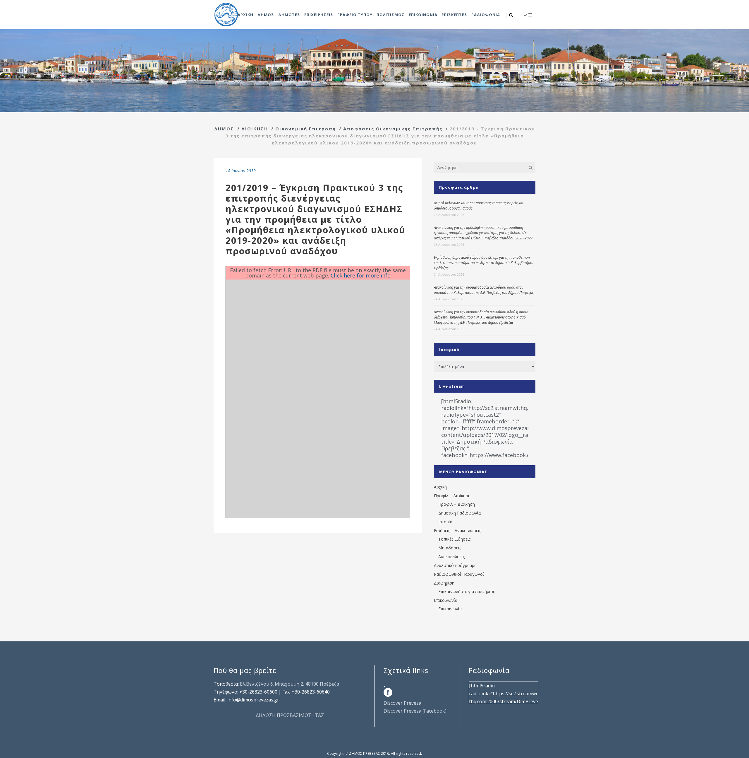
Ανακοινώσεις (451, 556)
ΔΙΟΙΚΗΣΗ (254, 129)
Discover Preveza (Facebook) (415, 711)
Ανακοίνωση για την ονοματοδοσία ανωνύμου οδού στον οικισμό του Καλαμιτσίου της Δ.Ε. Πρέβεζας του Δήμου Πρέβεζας (484, 290)
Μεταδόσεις (449, 548)
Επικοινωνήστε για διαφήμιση (466, 591)
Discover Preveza (402, 703)
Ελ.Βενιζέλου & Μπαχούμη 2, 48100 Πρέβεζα (289, 684)
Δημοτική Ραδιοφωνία (459, 513)
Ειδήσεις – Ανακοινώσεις (457, 530)
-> (525, 15)
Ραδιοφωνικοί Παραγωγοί (459, 574)
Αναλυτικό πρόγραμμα (455, 565)
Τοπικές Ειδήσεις (454, 539)
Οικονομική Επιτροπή (305, 129)
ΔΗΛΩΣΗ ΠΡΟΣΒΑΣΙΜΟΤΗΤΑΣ (290, 715)
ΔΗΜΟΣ (224, 129)
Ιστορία (445, 521)
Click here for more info (361, 275)
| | (511, 15)
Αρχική (440, 487)
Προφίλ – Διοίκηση (452, 495)
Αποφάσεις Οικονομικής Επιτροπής (392, 129)
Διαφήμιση (444, 583)
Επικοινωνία (445, 600)
